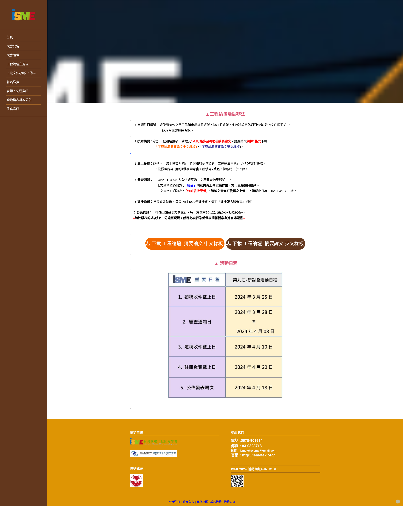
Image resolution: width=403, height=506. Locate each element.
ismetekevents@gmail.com (258, 450)
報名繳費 (216, 502)
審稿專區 (202, 502)
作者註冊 (175, 502)
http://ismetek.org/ (258, 455)
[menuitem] (23, 37)
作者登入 (188, 502)
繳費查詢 (229, 502)
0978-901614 (252, 440)
